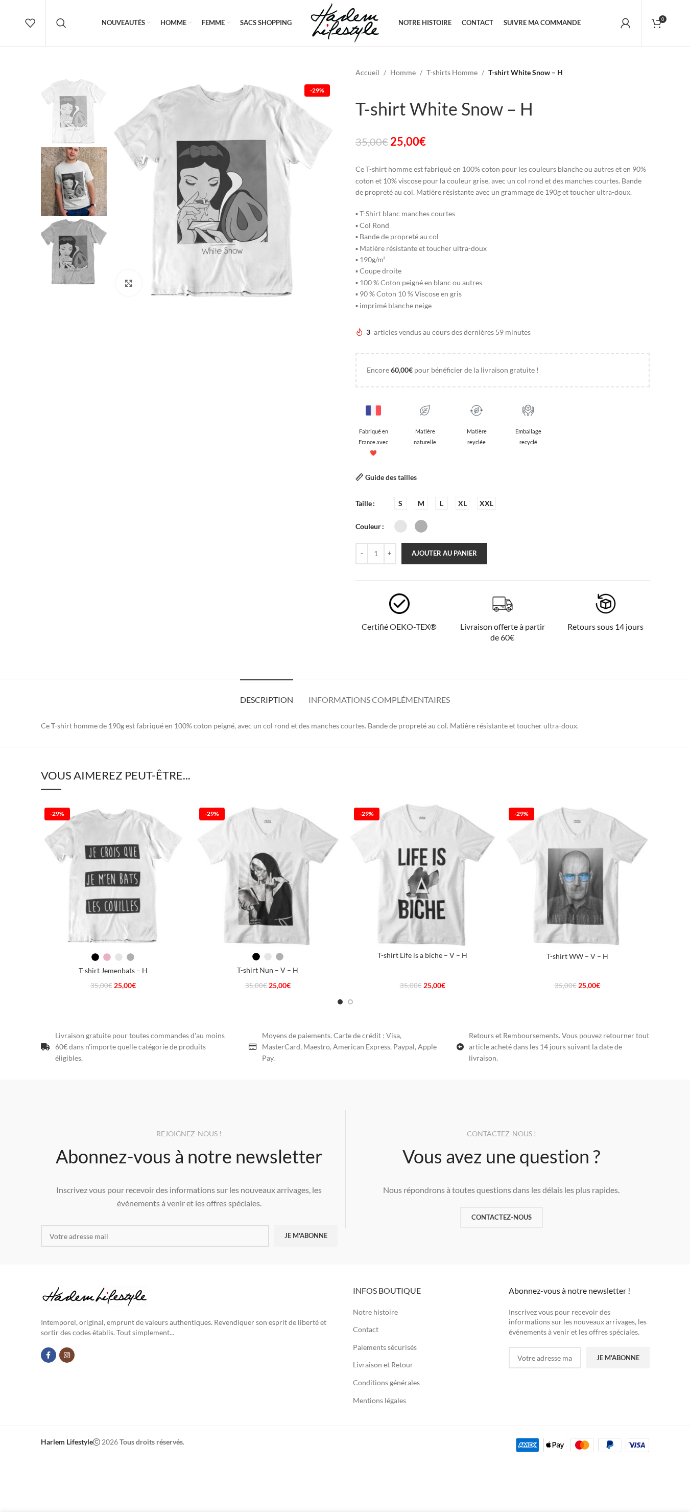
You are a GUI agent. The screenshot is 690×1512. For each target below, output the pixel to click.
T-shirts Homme (452, 72)
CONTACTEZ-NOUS (501, 1217)
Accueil (367, 72)
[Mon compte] (625, 23)
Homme (403, 72)
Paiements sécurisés (385, 1347)
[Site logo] (345, 22)
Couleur (368, 526)
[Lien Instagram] (67, 1355)
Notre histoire (375, 1312)
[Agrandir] (128, 283)
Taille (363, 503)
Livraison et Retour (383, 1364)
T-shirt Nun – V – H (267, 970)
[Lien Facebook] (48, 1355)
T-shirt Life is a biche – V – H (422, 955)
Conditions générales (386, 1382)
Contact (365, 1329)
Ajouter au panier (444, 553)
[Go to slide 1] (340, 1001)
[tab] (266, 694)
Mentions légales (379, 1400)
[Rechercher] (61, 23)
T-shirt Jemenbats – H (113, 970)
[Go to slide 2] (350, 1001)
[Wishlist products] (30, 23)
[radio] (400, 503)
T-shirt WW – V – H (577, 956)
